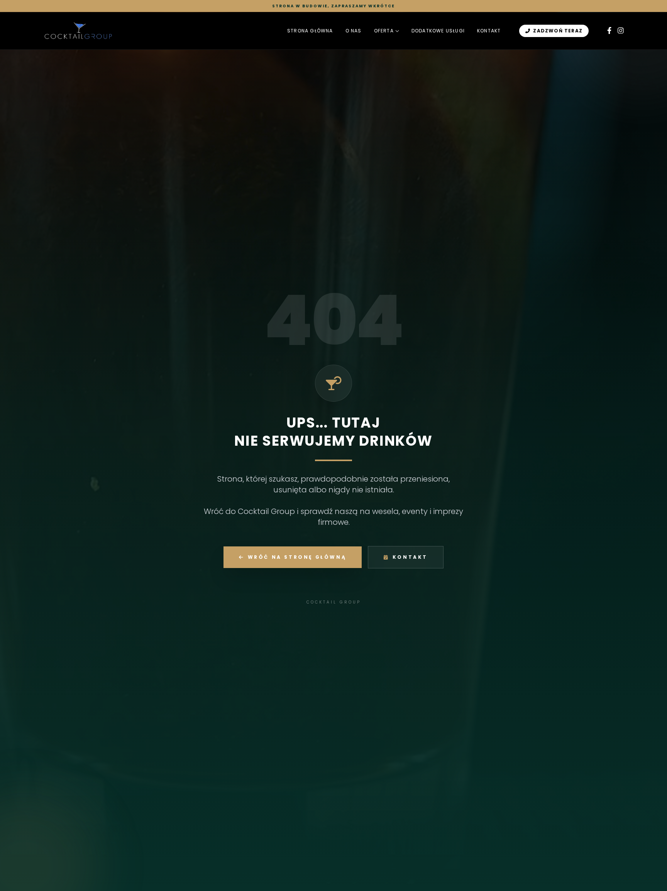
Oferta (384, 31)
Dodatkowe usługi (438, 31)
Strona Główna (310, 31)
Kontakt (489, 31)
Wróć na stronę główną (297, 557)
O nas (353, 31)
